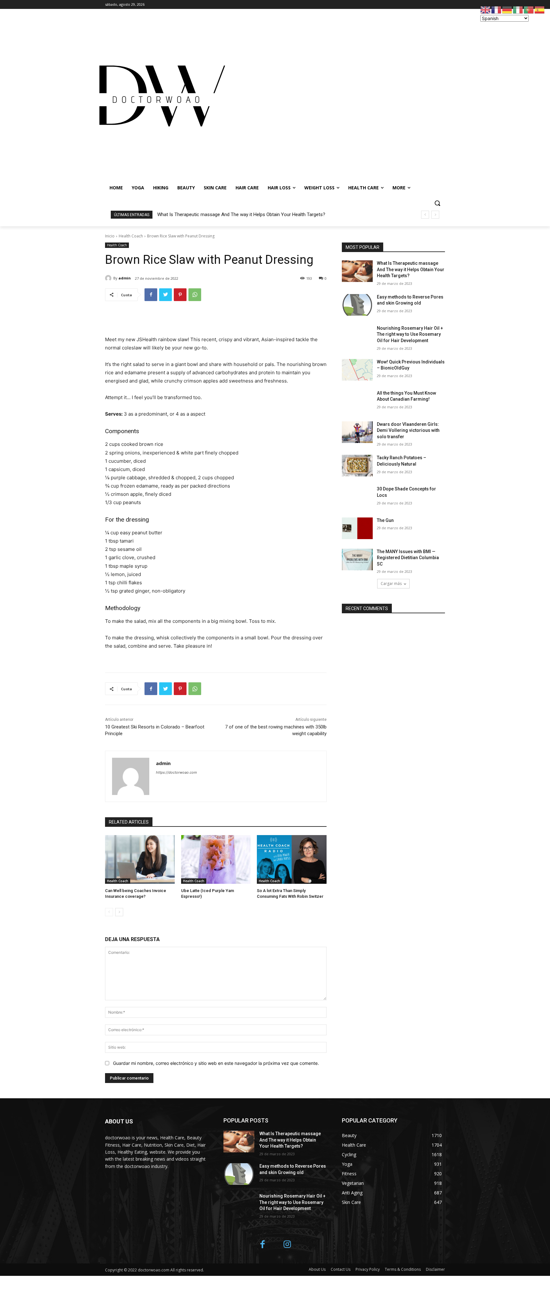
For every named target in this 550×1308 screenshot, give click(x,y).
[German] (507, 9)
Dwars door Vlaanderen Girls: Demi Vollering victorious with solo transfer (408, 430)
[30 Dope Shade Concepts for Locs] (357, 497)
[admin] (109, 278)
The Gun (385, 520)
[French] (496, 9)
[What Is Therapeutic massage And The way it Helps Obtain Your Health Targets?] (357, 271)
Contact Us (340, 1269)
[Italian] (518, 9)
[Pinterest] (180, 294)
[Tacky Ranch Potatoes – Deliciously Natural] (357, 465)
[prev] (425, 215)
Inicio (110, 236)
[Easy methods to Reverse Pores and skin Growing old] (357, 305)
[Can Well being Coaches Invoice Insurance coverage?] (140, 859)
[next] (435, 215)
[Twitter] (165, 294)
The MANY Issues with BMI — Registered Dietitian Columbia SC (408, 557)
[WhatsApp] (194, 294)
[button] (437, 203)
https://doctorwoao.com (176, 772)
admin (124, 278)
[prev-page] (109, 912)
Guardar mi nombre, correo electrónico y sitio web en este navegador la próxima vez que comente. (216, 1063)
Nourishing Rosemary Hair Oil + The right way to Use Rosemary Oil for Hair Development (410, 334)
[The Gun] (357, 528)
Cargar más (391, 583)
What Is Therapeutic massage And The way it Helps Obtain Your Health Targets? (241, 214)
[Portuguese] (529, 9)
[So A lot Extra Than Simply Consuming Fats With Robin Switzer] (292, 859)
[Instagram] (287, 1245)
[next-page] (119, 912)
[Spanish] (539, 9)
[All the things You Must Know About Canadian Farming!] (357, 401)
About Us (317, 1269)
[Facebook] (151, 294)
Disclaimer (435, 1269)
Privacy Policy (368, 1269)
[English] (485, 9)
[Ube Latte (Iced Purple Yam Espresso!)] (216, 859)
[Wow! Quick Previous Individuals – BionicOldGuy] (357, 370)
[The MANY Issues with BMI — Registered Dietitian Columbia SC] (357, 559)
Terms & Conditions (403, 1269)
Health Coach (131, 236)
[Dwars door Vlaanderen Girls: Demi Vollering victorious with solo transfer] (357, 432)
